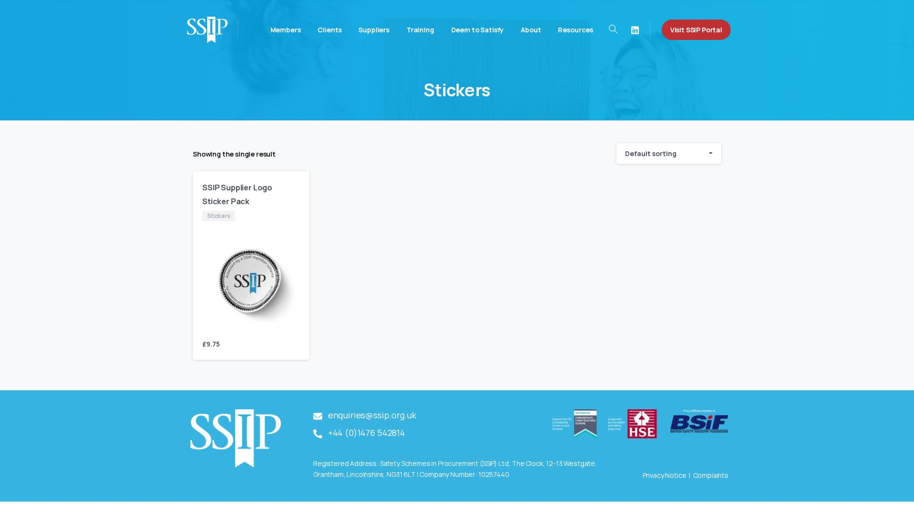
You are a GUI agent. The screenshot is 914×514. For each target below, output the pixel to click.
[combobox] (668, 153)
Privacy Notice (664, 475)
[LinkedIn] (635, 30)
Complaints (710, 475)
